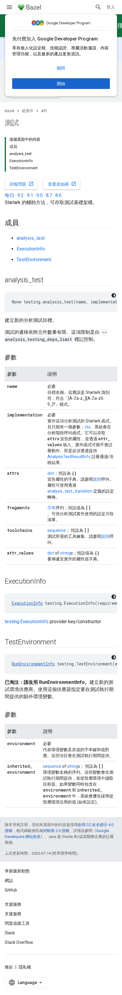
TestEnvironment (34, 259)
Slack (10, 932)
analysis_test (31, 238)
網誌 (9, 880)
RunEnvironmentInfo (33, 664)
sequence (56, 530)
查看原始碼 (62, 184)
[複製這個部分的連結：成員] (25, 223)
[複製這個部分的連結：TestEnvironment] (62, 642)
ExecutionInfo (31, 249)
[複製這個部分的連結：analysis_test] (49, 280)
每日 (9, 195)
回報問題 (21, 184)
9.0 (39, 195)
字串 (51, 507)
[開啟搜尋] (98, 7)
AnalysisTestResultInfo (69, 456)
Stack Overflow (19, 942)
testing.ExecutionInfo (27, 621)
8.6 (58, 195)
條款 (9, 967)
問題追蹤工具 (17, 923)
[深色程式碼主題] (113, 295)
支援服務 (13, 913)
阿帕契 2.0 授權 (56, 830)
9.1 (30, 195)
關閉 (61, 68)
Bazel (9, 111)
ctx (87, 426)
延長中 (27, 111)
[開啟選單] (9, 7)
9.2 (20, 195)
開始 (61, 83)
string (65, 553)
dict (50, 473)
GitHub (11, 890)
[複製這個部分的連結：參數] (22, 357)
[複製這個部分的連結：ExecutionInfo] (52, 581)
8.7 (49, 195)
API (44, 111)
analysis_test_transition (69, 491)
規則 (97, 479)
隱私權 (25, 967)
